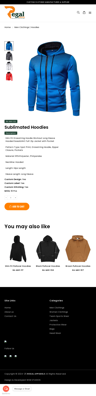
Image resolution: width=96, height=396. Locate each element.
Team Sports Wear (59, 316)
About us (9, 311)
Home (7, 27)
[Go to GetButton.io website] (6, 393)
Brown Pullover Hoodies (78, 266)
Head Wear (55, 333)
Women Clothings (59, 311)
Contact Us (10, 316)
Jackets (54, 320)
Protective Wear (58, 324)
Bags (52, 328)
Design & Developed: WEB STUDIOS (22, 380)
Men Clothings (57, 307)
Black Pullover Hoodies (48, 266)
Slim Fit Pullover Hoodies (18, 266)
